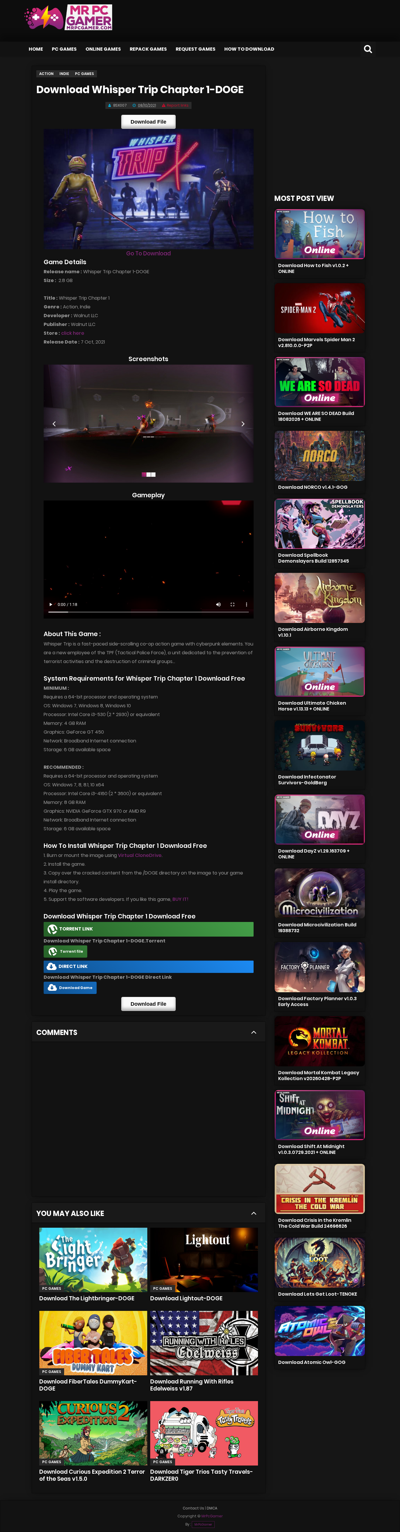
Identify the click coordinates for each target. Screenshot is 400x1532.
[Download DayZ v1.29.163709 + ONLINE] (320, 820)
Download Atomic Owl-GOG (312, 1362)
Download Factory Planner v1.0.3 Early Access (317, 1001)
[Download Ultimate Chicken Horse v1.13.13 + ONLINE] (320, 672)
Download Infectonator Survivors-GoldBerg (307, 779)
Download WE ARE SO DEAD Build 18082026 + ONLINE (316, 416)
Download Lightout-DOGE (186, 1298)
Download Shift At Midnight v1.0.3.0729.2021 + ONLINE (311, 1149)
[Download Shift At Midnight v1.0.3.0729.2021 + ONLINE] (320, 1115)
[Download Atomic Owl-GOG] (320, 1331)
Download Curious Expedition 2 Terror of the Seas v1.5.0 (92, 1475)
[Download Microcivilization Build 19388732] (320, 893)
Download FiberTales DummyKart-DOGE (88, 1385)
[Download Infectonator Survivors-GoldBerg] (320, 745)
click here (72, 333)
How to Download (249, 49)
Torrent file (71, 951)
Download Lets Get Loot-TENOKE (317, 1294)
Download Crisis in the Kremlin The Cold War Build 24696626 (314, 1223)
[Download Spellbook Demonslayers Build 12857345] (320, 524)
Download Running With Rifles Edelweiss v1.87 (192, 1385)
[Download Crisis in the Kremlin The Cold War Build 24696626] (320, 1189)
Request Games (196, 49)
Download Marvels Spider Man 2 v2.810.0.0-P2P (316, 342)
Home (36, 49)
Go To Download (148, 253)
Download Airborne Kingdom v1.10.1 (313, 632)
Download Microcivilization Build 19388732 (317, 927)
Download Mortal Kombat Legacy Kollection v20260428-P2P (318, 1075)
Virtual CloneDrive (140, 855)
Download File (148, 122)
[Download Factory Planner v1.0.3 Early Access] (320, 967)
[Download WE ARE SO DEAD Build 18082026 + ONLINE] (320, 382)
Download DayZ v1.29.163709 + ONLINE (314, 854)
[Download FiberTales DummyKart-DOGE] (93, 1343)
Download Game (76, 987)
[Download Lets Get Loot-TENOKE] (320, 1263)
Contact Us (193, 1508)
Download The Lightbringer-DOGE (86, 1298)
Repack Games (148, 49)
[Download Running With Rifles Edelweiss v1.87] (204, 1343)
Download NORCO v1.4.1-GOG (313, 487)
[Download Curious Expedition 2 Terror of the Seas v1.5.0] (93, 1433)
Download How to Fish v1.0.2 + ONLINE (313, 268)
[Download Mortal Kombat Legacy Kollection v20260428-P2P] (320, 1041)
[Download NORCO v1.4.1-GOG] (320, 456)
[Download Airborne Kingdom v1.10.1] (320, 598)
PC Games (64, 49)
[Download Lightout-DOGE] (204, 1260)
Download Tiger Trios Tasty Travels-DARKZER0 (201, 1475)
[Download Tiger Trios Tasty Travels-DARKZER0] (204, 1433)
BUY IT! (180, 899)
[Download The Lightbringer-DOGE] (93, 1260)
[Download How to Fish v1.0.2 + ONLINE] (320, 234)
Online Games (103, 49)
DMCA (212, 1508)
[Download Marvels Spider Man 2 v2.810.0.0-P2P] (320, 308)
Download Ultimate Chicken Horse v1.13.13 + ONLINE (312, 706)
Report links (178, 105)
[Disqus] (148, 1121)
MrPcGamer (203, 1524)
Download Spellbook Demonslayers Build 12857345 (313, 558)
